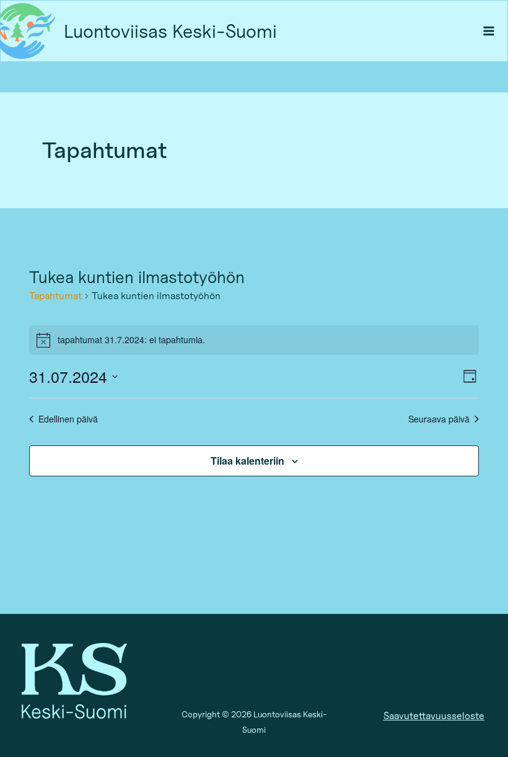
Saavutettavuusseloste (433, 716)
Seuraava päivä (439, 419)
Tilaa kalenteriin (247, 460)
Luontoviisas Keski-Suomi (170, 31)
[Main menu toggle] (489, 31)
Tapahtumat (55, 296)
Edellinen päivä (68, 419)
